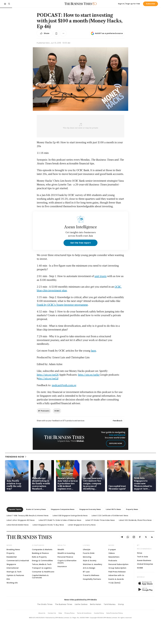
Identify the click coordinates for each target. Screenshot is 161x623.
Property (10, 553)
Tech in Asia (142, 556)
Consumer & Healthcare (43, 571)
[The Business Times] (78, 3)
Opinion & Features (15, 575)
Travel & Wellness (91, 575)
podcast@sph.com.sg (64, 385)
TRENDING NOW (14, 456)
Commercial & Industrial (18, 560)
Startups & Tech (14, 571)
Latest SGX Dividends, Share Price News (135, 520)
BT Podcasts (43, 411)
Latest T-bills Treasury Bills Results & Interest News (27, 515)
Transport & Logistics (42, 568)
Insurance (62, 566)
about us (41, 613)
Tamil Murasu (109, 604)
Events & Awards (116, 579)
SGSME (140, 568)
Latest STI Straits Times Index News (100, 520)
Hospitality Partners (92, 579)
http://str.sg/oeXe (89, 374)
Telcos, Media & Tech (41, 564)
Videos (111, 553)
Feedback (117, 420)
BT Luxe (86, 571)
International (12, 568)
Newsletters (113, 557)
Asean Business (144, 560)
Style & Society (89, 560)
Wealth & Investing (66, 553)
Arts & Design (89, 568)
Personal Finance (65, 557)
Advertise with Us (116, 575)
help (60, 613)
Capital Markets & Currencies (40, 576)
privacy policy (69, 613)
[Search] (9, 4)
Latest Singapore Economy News (81, 525)
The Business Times (63, 604)
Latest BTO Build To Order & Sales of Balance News (60, 520)
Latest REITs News (113, 509)
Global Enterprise (145, 564)
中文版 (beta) (114, 583)
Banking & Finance (40, 553)
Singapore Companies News (62, 509)
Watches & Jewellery (92, 564)
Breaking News (13, 549)
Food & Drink (88, 553)
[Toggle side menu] (5, 4)
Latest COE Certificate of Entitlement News (110, 515)
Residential (12, 557)
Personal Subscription (118, 564)
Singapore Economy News (90, 509)
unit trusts (100, 276)
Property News (132, 509)
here (93, 350)
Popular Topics (15, 509)
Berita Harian (95, 604)
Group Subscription (117, 568)
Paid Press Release (117, 571)
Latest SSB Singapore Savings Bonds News (70, 515)
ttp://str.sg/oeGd (48, 378)
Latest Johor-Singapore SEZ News (20, 520)
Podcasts (112, 560)
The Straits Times (44, 604)
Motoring (87, 557)
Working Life (12, 583)
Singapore (11, 564)
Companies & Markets (42, 549)
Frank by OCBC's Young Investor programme (62, 304)
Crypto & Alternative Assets (66, 561)
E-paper (112, 549)
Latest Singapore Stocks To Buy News (48, 525)
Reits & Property (39, 557)
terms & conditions (84, 613)
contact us (52, 613)
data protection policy (114, 613)
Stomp (121, 604)
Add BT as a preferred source (109, 33)
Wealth (60, 549)
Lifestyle (86, 549)
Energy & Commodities (42, 560)
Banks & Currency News (36, 509)
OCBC (57, 411)
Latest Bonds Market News (17, 525)
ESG (8, 579)
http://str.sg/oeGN (47, 374)
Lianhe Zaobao (81, 604)
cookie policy (99, 613)
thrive (139, 553)
